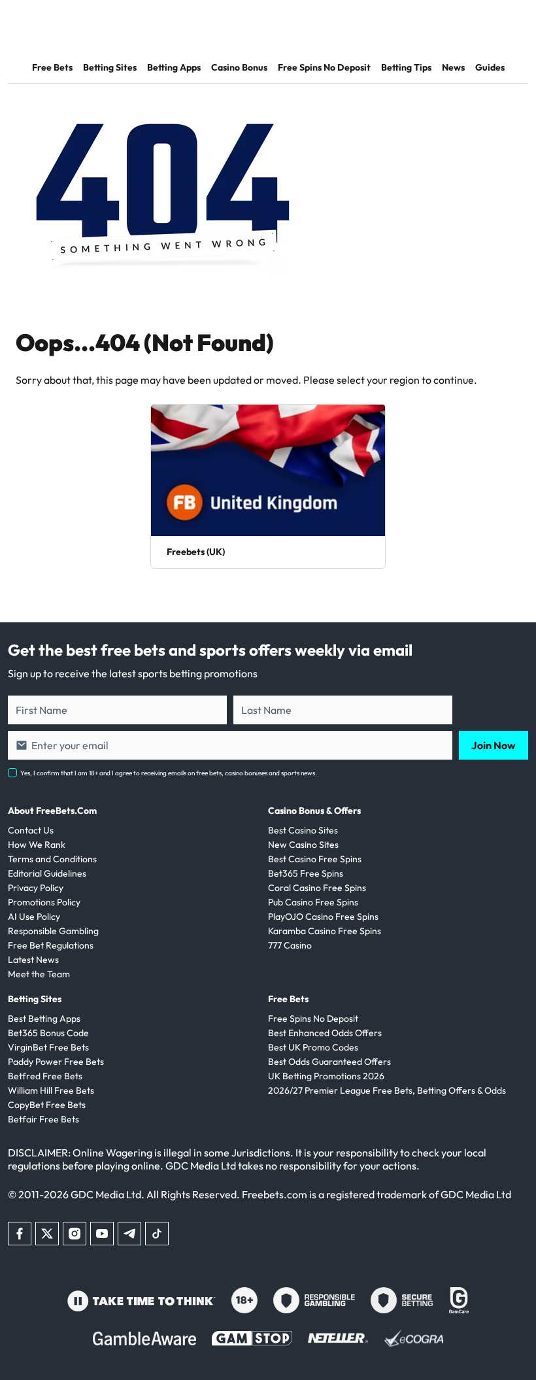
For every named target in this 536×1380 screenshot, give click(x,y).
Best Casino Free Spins (314, 859)
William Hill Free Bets (51, 1090)
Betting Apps (174, 67)
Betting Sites (110, 67)
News (453, 67)
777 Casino (290, 945)
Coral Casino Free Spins (317, 888)
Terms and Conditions (52, 859)
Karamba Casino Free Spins (324, 931)
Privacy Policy (35, 888)
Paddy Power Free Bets (56, 1062)
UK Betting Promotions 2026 (326, 1076)
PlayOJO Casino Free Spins (323, 916)
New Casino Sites (303, 844)
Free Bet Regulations (50, 945)
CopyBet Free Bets (47, 1105)
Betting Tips (406, 67)
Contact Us (31, 830)
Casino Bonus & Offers (314, 810)
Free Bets (52, 67)
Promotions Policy (44, 902)
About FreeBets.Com (52, 810)
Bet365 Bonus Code (48, 1033)
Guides (490, 67)
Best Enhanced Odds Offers (325, 1033)
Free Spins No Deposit (324, 67)
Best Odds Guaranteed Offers (329, 1062)
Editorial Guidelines (47, 873)
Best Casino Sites (303, 830)
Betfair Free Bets (43, 1119)
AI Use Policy (34, 916)
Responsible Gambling (53, 931)
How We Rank (36, 844)
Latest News (33, 960)
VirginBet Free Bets (48, 1047)
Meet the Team (39, 974)
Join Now (493, 745)
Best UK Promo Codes (313, 1047)
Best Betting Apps (44, 1018)
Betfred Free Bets (45, 1076)
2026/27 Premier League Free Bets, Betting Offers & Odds (387, 1090)
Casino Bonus (239, 67)
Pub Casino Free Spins (313, 902)
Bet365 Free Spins (305, 873)
